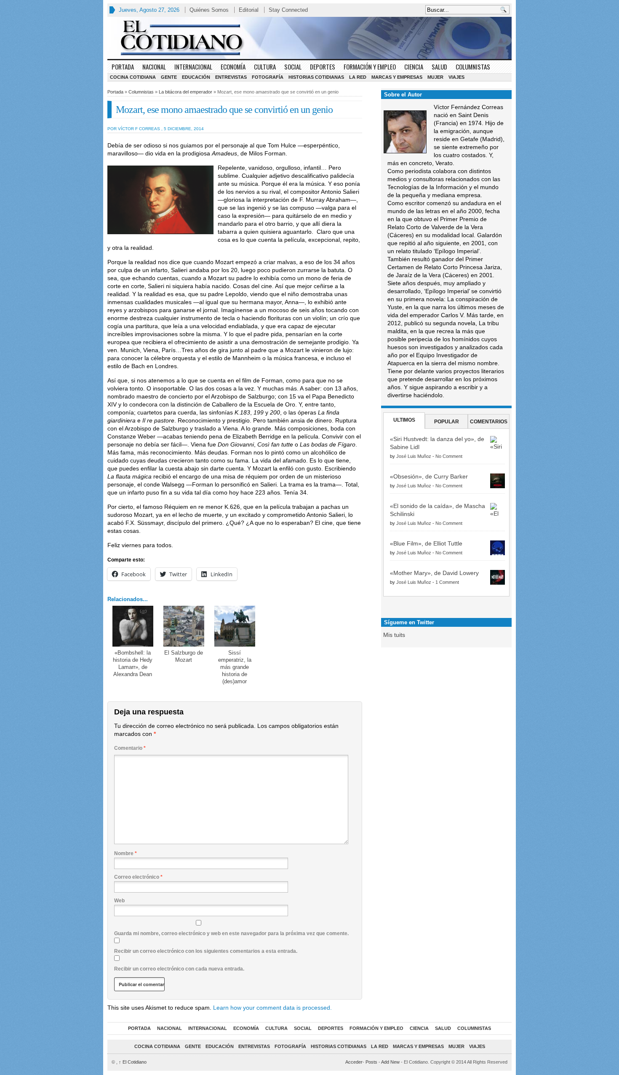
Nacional (154, 66)
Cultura (265, 66)
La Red (357, 77)
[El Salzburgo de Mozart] (183, 626)
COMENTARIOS (488, 422)
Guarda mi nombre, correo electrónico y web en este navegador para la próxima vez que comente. (231, 933)
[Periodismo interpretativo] (309, 38)
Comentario (130, 748)
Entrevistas (231, 77)
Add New (390, 1061)
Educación (196, 77)
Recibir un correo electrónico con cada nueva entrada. (179, 969)
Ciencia (413, 66)
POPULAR (446, 422)
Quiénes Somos (209, 10)
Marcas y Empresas (396, 77)
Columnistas (473, 66)
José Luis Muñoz (413, 456)
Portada (123, 66)
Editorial (249, 10)
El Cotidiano (133, 1061)
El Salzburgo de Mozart (183, 656)
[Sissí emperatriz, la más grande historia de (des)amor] (234, 626)
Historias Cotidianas (316, 77)
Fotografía (267, 77)
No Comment (448, 456)
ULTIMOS (404, 420)
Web (119, 901)
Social (292, 66)
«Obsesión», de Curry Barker (429, 476)
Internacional (193, 66)
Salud (439, 66)
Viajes (456, 77)
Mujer (435, 77)
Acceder (354, 1061)
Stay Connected (288, 10)
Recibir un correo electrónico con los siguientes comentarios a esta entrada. (205, 951)
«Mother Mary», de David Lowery (434, 573)
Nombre (125, 853)
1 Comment (447, 582)
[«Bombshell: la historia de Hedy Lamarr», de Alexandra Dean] (132, 626)
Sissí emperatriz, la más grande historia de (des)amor (234, 667)
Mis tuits (394, 634)
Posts (371, 1061)
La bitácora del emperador (185, 91)
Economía (233, 66)
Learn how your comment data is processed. (272, 1007)
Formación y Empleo (370, 66)
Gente (169, 77)
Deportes (322, 66)
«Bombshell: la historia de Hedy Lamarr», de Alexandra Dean (132, 663)
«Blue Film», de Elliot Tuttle (426, 543)
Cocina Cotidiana (133, 77)
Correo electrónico (138, 877)
